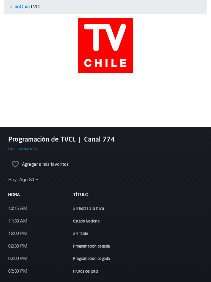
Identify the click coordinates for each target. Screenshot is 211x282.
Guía (25, 6)
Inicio (14, 6)
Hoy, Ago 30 (21, 180)
